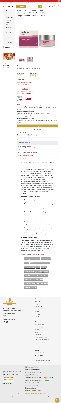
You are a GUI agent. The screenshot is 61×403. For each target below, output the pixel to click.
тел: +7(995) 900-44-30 (29, 3)
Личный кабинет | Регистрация (42, 339)
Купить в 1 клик (37, 129)
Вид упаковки (33, 73)
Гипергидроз (45, 263)
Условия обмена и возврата (41, 327)
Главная (19, 10)
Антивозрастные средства (32, 259)
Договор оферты (39, 355)
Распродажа (9, 42)
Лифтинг (43, 267)
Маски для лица (29, 271)
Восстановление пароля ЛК (41, 342)
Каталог (22, 6)
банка (33, 76)
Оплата (36, 332)
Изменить (27, 142)
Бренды (26, 10)
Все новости (13, 47)
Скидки (8, 39)
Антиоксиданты (45, 259)
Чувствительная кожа (31, 287)
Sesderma (33, 10)
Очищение (44, 275)
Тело (38, 283)
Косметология (8, 14)
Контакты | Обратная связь (41, 337)
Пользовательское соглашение (42, 360)
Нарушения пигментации (32, 275)
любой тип (25, 89)
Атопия (27, 263)
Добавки (37, 311)
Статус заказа (38, 334)
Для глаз (41, 10)
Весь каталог (38, 301)
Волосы (37, 263)
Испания (31, 91)
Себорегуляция (38, 279)
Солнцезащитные (30, 283)
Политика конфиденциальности (42, 357)
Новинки (8, 36)
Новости (37, 362)
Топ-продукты (8, 31)
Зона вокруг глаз (30, 267)
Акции (36, 319)
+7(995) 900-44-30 (9, 308)
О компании (38, 347)
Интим (38, 267)
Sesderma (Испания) (26, 82)
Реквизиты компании (40, 352)
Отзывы (37, 350)
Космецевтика (8, 17)
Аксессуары (8, 27)
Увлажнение (44, 283)
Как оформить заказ (39, 324)
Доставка (37, 329)
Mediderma (28, 93)
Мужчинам (39, 271)
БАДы (32, 263)
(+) (22, 108)
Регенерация (28, 279)
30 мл (19, 76)
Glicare (27, 84)
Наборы (46, 271)
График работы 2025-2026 (8, 64)
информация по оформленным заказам (47, 3)
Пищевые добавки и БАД (8, 22)
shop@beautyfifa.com (10, 313)
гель (24, 87)
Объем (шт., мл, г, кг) (22, 73)
